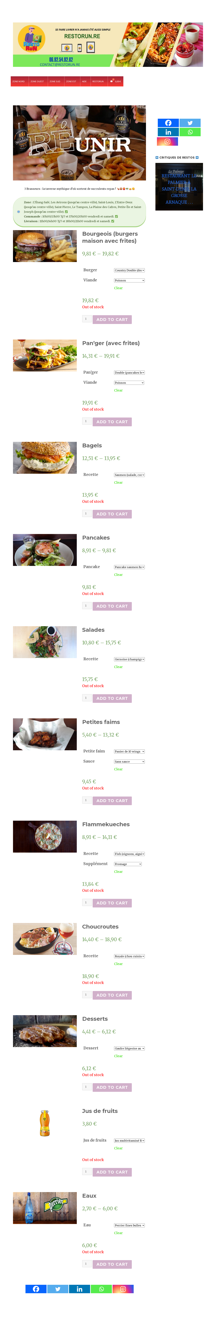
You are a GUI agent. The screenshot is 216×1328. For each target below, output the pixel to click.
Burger (90, 269)
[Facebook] (36, 1289)
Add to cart (112, 319)
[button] (179, 186)
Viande (90, 280)
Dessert (90, 1048)
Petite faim (94, 751)
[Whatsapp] (101, 1289)
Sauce (89, 761)
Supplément (95, 863)
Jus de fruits (94, 1140)
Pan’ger (90, 372)
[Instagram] (123, 1289)
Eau (87, 1224)
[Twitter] (57, 1289)
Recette (90, 474)
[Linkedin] (79, 1289)
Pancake (91, 566)
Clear (118, 288)
